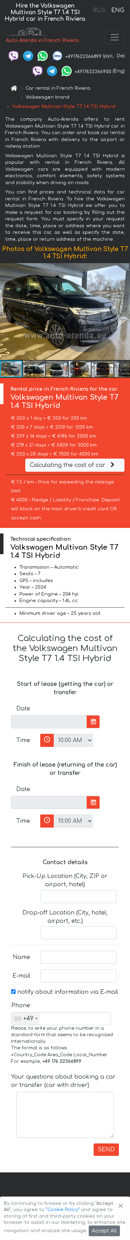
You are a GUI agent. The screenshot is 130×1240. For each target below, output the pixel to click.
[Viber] (13, 55)
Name (21, 957)
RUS (99, 10)
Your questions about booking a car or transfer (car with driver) (63, 1081)
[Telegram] (28, 55)
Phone (20, 1005)
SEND (106, 1150)
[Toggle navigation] (114, 37)
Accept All (104, 1230)
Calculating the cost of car (68, 465)
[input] (49, 721)
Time (23, 740)
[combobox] (25, 1018)
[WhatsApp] (42, 55)
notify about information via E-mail (67, 992)
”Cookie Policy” (63, 1209)
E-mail (21, 976)
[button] (123, 311)
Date (23, 709)
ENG (117, 10)
